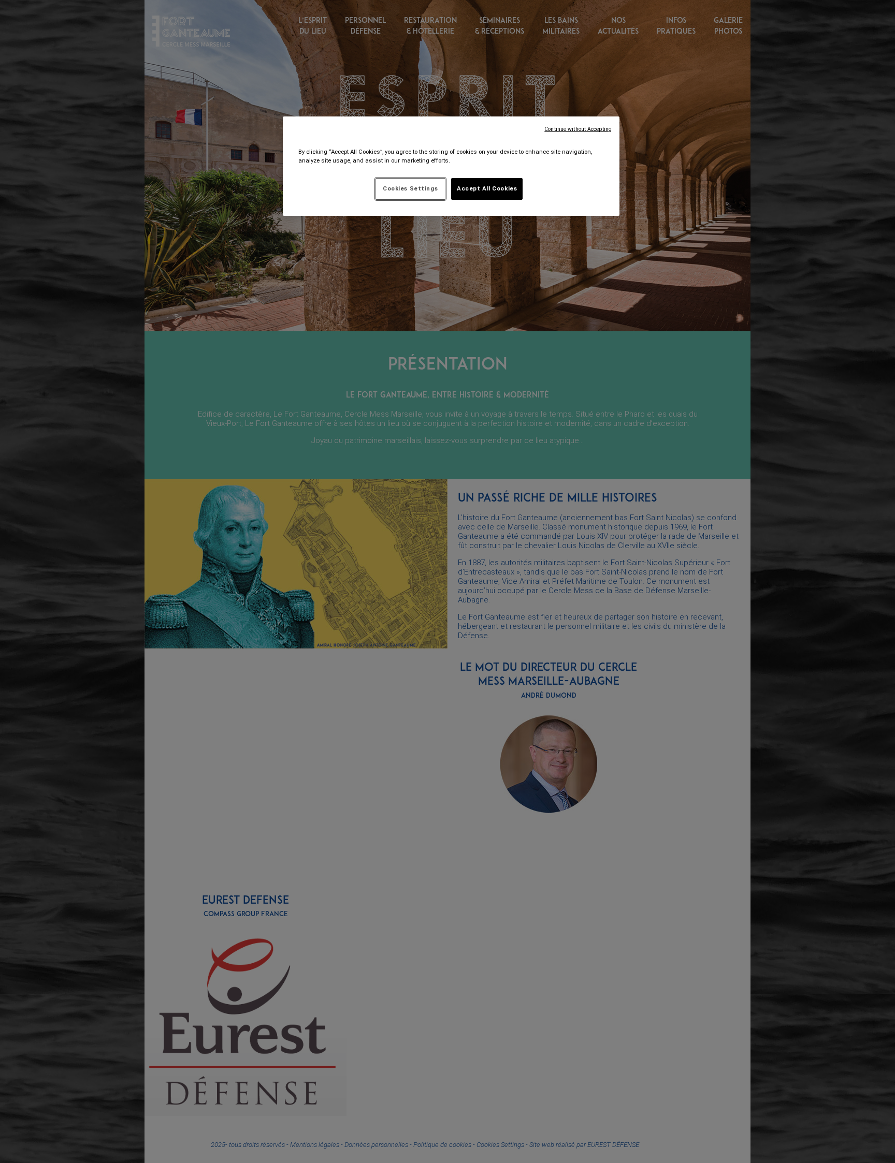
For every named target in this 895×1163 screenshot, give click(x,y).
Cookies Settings (410, 188)
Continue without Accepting (578, 129)
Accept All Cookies (487, 188)
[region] (451, 166)
